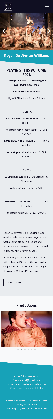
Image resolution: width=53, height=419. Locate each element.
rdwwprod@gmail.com (27, 380)
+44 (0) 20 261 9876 (27, 376)
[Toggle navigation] (46, 6)
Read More (14, 282)
